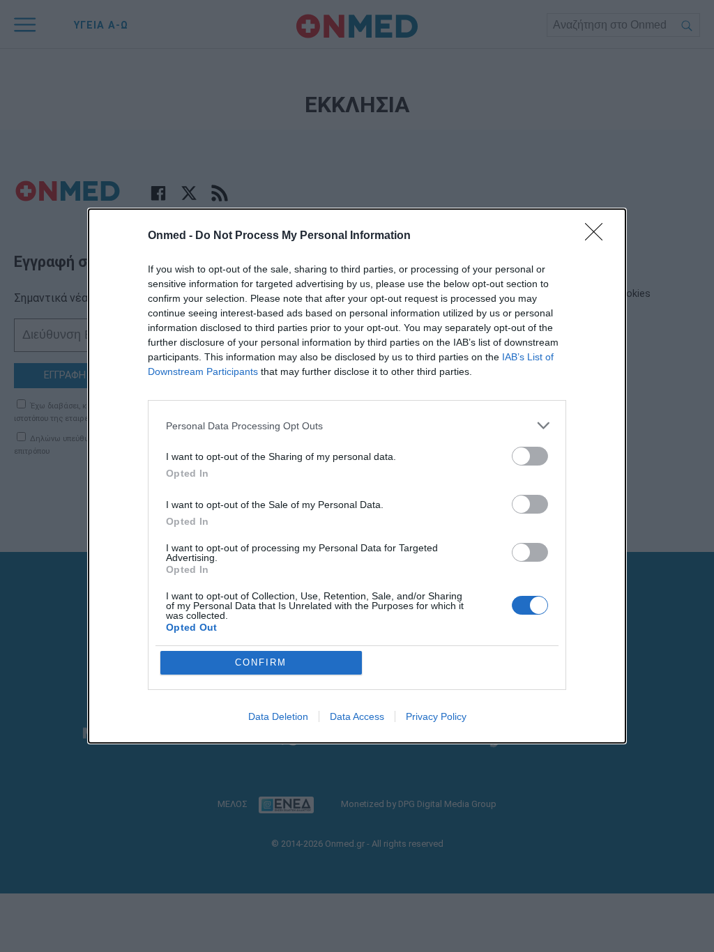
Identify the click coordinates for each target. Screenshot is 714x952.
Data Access (357, 716)
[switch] (530, 456)
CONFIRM (261, 662)
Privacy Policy (436, 716)
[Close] (598, 236)
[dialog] (357, 476)
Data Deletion (278, 716)
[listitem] (357, 425)
